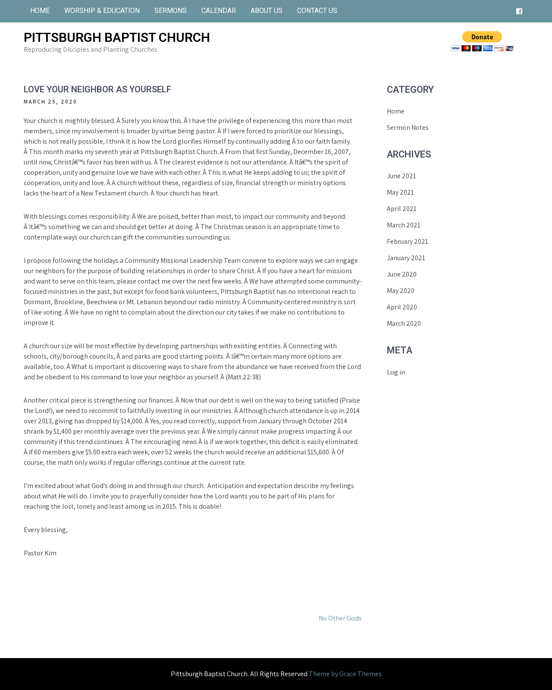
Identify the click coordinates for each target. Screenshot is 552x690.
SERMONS (170, 10)
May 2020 (400, 290)
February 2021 (407, 241)
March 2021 (403, 225)
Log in (396, 372)
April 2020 (402, 307)
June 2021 (401, 175)
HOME (40, 10)
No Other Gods (340, 618)
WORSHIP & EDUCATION (102, 10)
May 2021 (400, 192)
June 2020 (402, 274)
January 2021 (406, 257)
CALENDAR (218, 10)
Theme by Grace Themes (345, 673)
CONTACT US (317, 10)
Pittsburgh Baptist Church (117, 37)
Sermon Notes (408, 127)
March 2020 (404, 323)
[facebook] (519, 11)
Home (396, 111)
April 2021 (402, 208)
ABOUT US (266, 10)
